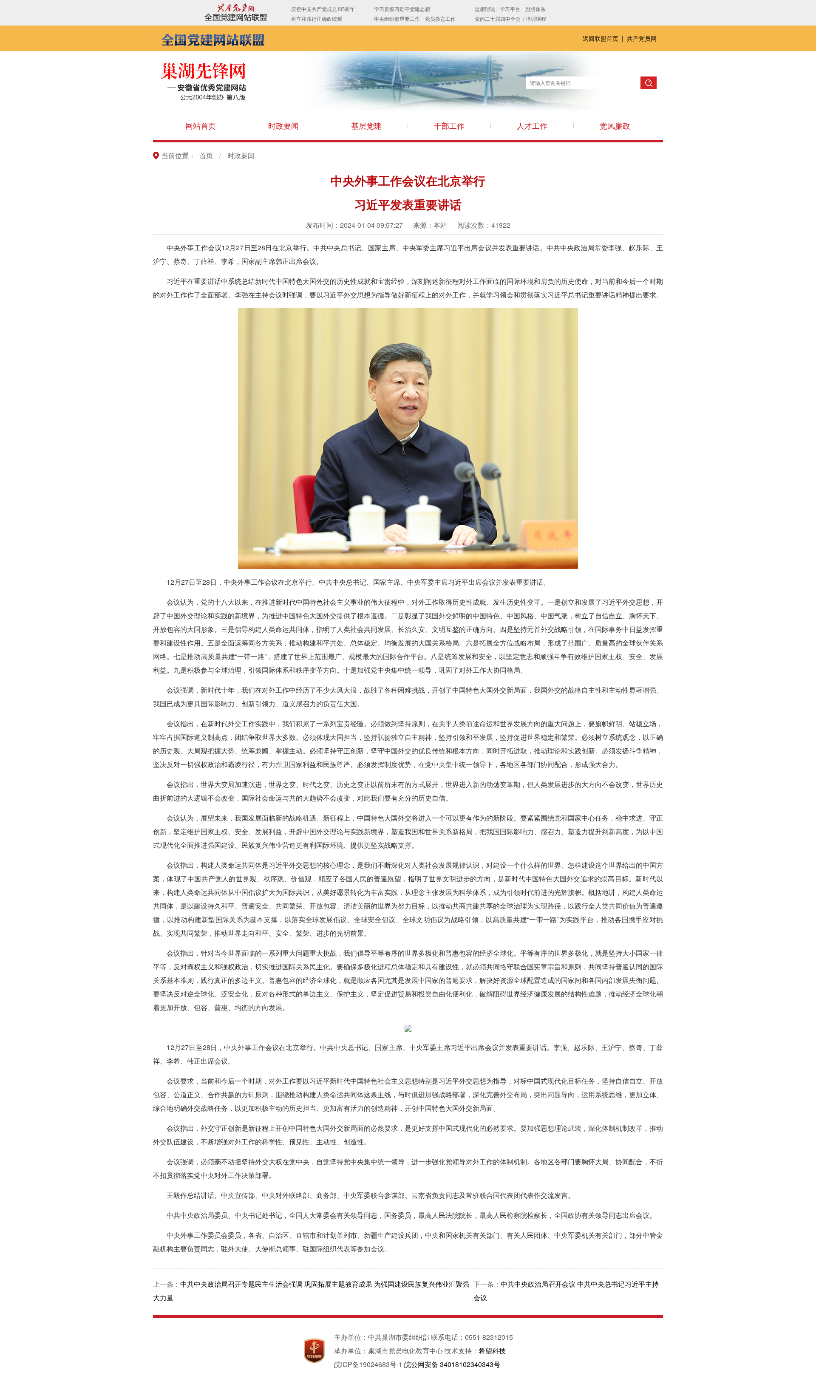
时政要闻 (283, 125)
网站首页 (200, 125)
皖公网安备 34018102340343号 (452, 1364)
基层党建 (366, 125)
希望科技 (492, 1351)
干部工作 (449, 125)
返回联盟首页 (601, 38)
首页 (206, 155)
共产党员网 (642, 38)
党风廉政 (615, 125)
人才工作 (532, 125)
